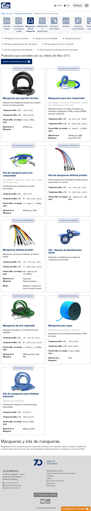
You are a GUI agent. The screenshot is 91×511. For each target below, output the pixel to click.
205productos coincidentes (22, 220)
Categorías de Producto (23, 13)
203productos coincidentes (22, 145)
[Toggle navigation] (87, 5)
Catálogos (50, 476)
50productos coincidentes (23, 296)
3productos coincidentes (22, 368)
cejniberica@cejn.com (13, 485)
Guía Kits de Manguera (55, 480)
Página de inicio (7, 13)
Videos (49, 478)
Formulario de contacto (46, 495)
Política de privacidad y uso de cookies (60, 473)
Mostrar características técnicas (15, 61)
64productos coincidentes (68, 68)
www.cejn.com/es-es (12, 488)
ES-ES (59, 5)
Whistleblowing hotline (54, 471)
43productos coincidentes (68, 145)
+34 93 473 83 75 (11, 483)
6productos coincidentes (22, 68)
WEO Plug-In (51, 485)
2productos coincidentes (68, 296)
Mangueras (50, 483)
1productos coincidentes (68, 220)
